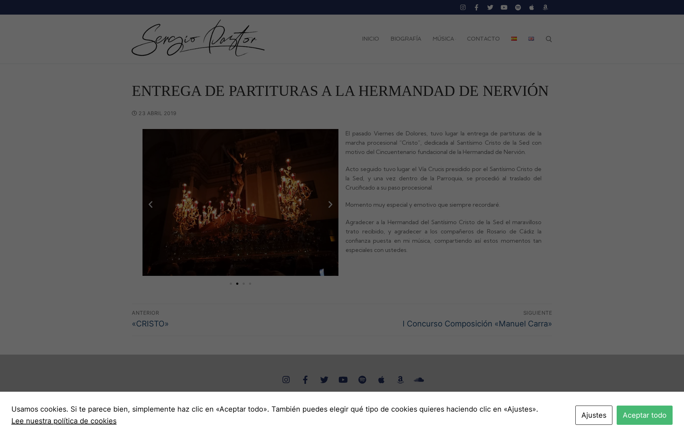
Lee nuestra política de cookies (63, 421)
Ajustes (593, 415)
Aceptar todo (645, 415)
